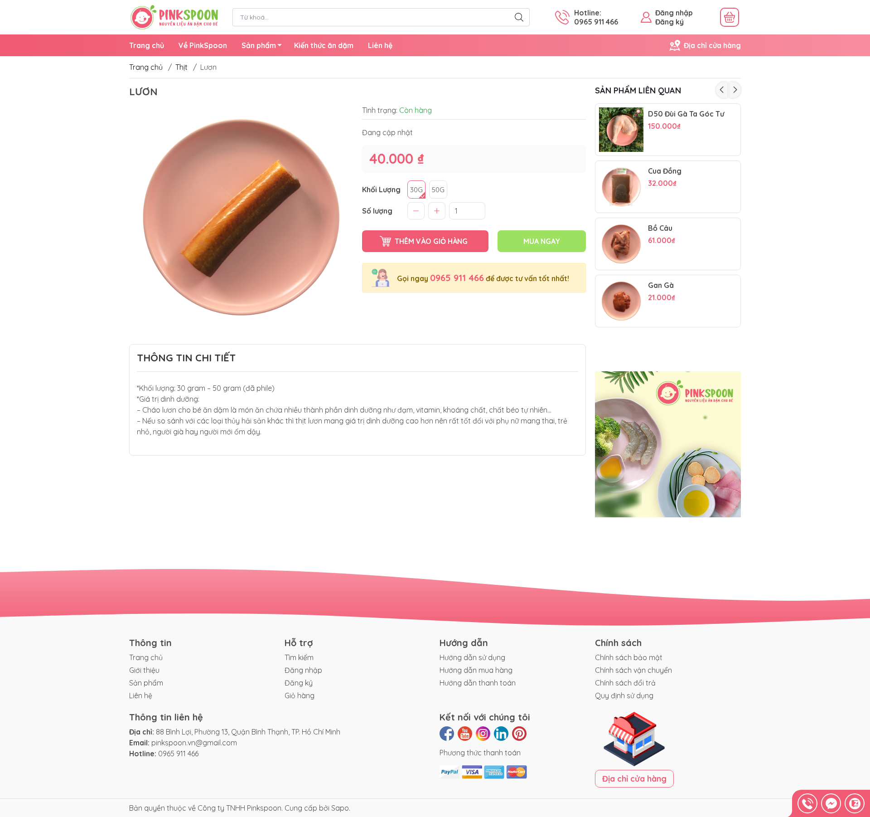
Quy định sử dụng (624, 695)
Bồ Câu (660, 228)
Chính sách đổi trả (625, 682)
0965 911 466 (457, 277)
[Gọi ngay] (807, 803)
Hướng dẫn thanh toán (478, 682)
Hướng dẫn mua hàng (476, 670)
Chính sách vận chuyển (633, 670)
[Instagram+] (483, 733)
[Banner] (668, 444)
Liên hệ (380, 45)
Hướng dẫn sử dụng (472, 657)
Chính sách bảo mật (628, 657)
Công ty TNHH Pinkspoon (239, 807)
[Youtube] (465, 733)
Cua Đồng (665, 171)
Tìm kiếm (299, 657)
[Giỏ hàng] (729, 17)
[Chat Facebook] (831, 803)
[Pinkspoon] (174, 16)
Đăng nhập (674, 12)
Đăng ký (669, 21)
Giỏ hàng (299, 695)
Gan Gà (661, 285)
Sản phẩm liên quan (638, 90)
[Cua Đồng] (621, 187)
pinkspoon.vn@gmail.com (194, 742)
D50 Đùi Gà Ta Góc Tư (686, 114)
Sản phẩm (259, 45)
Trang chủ (146, 45)
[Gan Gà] (621, 301)
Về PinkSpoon (203, 45)
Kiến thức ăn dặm (323, 45)
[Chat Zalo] (855, 803)
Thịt (181, 67)
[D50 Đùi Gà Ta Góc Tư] (621, 129)
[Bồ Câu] (621, 244)
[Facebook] (447, 733)
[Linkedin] (501, 733)
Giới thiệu (144, 670)
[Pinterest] (519, 733)
